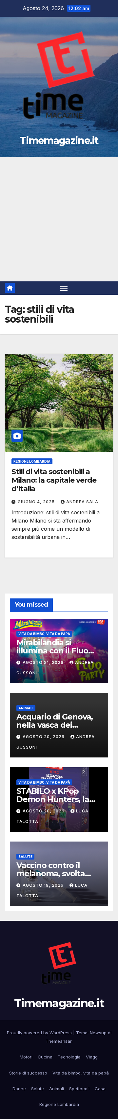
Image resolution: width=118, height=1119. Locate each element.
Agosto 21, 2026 (44, 662)
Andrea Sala (82, 501)
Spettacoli (79, 1088)
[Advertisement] (59, 219)
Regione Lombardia (31, 461)
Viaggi (92, 1056)
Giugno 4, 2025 (37, 501)
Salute (25, 857)
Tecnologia (69, 1056)
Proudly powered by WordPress (40, 1032)
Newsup (98, 1032)
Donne (19, 1088)
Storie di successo (28, 1072)
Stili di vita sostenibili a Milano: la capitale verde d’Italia (53, 480)
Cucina (45, 1056)
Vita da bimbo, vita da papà (44, 634)
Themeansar (58, 1041)
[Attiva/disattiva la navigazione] (64, 288)
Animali (25, 708)
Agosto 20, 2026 (44, 736)
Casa (100, 1088)
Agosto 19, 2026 (44, 885)
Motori (26, 1056)
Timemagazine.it (59, 140)
